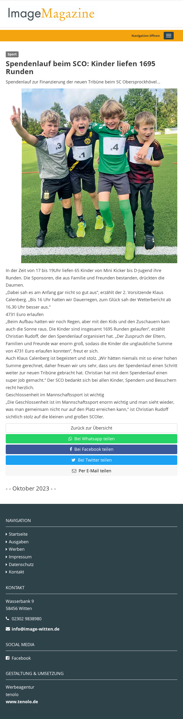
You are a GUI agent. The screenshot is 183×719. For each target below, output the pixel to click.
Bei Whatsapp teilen (94, 438)
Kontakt (16, 572)
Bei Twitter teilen (95, 460)
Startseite (18, 534)
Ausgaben (19, 542)
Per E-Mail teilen (95, 471)
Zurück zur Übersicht (91, 428)
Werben (17, 549)
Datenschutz (21, 564)
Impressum (20, 557)
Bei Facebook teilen (93, 449)
